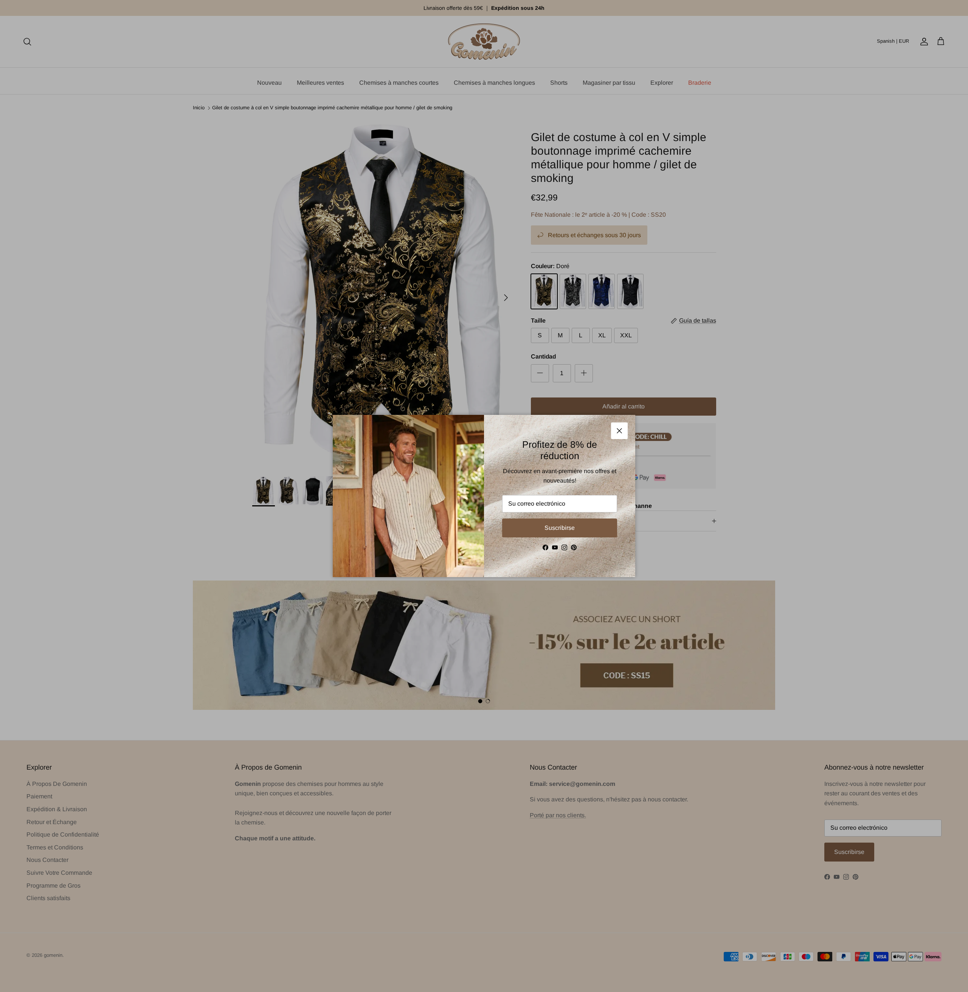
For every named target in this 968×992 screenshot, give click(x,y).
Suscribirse (559, 528)
